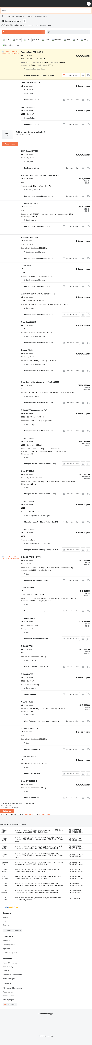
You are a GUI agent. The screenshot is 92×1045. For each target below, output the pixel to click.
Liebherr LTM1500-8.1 (30, 238)
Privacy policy (8, 967)
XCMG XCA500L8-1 (29, 204)
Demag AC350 (27, 350)
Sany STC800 (4, 877)
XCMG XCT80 (4, 884)
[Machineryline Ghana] (15, 3)
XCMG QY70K (27, 646)
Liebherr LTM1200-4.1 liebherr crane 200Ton (40, 175)
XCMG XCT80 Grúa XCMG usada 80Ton (38, 294)
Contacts (6, 925)
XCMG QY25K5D (28, 618)
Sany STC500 (27, 702)
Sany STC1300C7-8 (29, 728)
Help (4, 921)
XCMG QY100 (4, 891)
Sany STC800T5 (28, 501)
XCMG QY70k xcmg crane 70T (34, 410)
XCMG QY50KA (27, 588)
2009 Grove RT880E (29, 107)
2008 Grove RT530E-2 (30, 83)
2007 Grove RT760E (29, 151)
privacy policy (29, 814)
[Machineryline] (2, 16)
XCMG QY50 (4, 847)
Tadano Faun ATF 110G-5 (32, 52)
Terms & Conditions (10, 963)
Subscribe (7, 811)
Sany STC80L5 (27, 471)
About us (6, 917)
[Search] (89, 10)
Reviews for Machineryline (12, 975)
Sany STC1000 (27, 438)
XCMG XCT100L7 (28, 757)
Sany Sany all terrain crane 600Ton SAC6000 (40, 382)
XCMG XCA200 (27, 266)
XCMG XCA (4, 855)
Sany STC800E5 (28, 529)
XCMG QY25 (4, 839)
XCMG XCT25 (4, 899)
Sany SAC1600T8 (28, 322)
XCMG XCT (4, 831)
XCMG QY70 (4, 870)
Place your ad (10, 144)
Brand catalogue (9, 979)
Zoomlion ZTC (4, 863)
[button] (88, 3)
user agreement (44, 814)
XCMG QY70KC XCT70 (31, 557)
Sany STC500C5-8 (29, 781)
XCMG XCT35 (27, 674)
